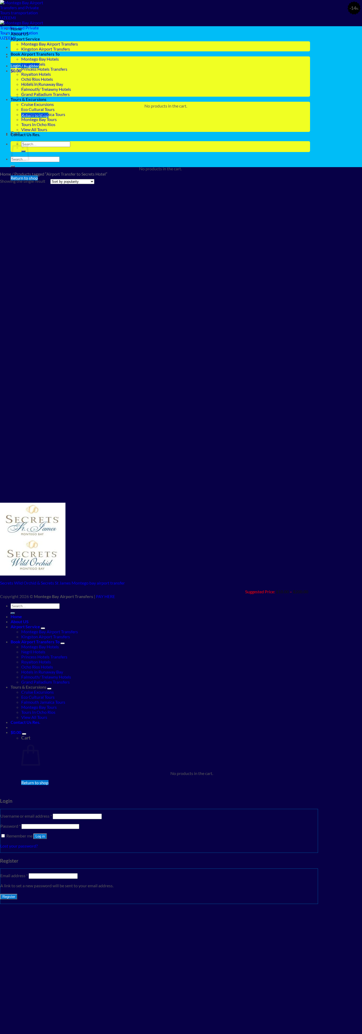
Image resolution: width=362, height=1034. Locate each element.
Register (8, 897)
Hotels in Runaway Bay (42, 84)
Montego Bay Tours (39, 119)
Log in (40, 836)
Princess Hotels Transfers (44, 69)
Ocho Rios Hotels (37, 666)
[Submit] (13, 166)
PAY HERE (105, 596)
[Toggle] (43, 628)
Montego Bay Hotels (40, 58)
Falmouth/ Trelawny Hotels (46, 89)
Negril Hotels (33, 63)
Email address (14, 875)
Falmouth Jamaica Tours (43, 114)
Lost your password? (19, 845)
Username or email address (26, 815)
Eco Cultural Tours (38, 109)
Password (10, 825)
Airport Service (25, 38)
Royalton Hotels (36, 74)
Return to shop (34, 782)
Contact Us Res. (25, 134)
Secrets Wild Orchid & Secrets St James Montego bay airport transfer (62, 582)
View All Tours (34, 129)
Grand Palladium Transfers (45, 94)
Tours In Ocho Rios (38, 124)
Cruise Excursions (37, 104)
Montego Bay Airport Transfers (49, 43)
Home (16, 28)
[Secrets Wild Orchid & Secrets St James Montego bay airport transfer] (32, 573)
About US (20, 33)
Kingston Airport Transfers (45, 48)
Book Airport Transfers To (35, 53)
